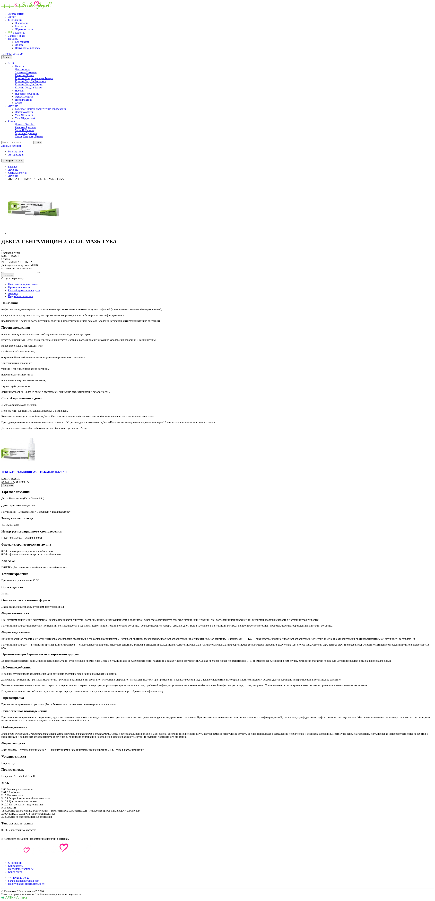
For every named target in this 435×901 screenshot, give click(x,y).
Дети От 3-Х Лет (24, 124)
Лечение (13, 105)
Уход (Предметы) (25, 118)
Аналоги (13, 293)
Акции (12, 16)
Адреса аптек (16, 13)
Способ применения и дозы (24, 290)
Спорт (18, 102)
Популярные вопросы (27, 48)
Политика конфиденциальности (26, 883)
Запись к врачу (16, 35)
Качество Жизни (24, 75)
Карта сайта (15, 871)
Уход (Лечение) (24, 115)
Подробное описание (20, 296)
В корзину (8, 275)
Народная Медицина (27, 93)
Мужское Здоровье (26, 133)
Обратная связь (24, 29)
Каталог (7, 57)
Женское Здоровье (25, 127)
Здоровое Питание (26, 72)
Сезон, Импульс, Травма (29, 136)
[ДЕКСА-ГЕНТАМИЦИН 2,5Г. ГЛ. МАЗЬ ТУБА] (33, 233)
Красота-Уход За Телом (28, 87)
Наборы (19, 90)
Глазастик (19, 32)
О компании (15, 20)
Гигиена (19, 66)
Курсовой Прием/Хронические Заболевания (40, 108)
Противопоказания (19, 287)
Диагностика (22, 69)
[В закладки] (2, 250)
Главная (12, 166)
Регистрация (15, 151)
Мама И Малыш (24, 130)
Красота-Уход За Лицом (28, 84)
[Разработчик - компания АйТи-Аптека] (14, 898)
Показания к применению (23, 284)
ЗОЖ (11, 63)
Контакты (20, 26)
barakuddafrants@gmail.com (23, 880)
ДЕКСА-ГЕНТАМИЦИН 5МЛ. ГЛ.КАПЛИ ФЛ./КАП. (34, 472)
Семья (11, 121)
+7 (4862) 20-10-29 (12, 53)
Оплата (19, 44)
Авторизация (15, 154)
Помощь (13, 38)
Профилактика (23, 99)
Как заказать (22, 41)
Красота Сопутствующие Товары (34, 78)
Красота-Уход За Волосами (30, 81)
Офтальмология (24, 96)
